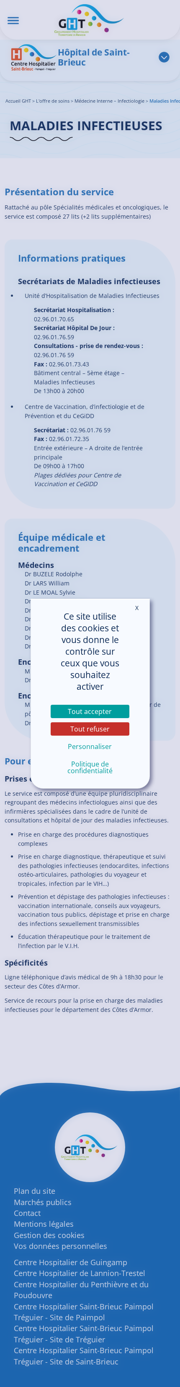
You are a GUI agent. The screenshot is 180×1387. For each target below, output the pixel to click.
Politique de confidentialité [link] (90, 767)
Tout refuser (90, 729)
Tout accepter (90, 711)
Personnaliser (90, 746)
